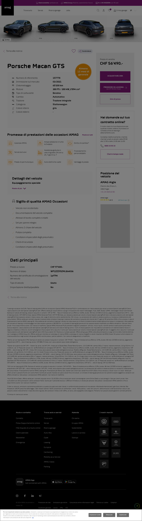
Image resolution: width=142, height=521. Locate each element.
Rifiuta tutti (109, 514)
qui (33, 517)
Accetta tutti (123, 514)
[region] (71, 515)
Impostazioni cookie (95, 514)
